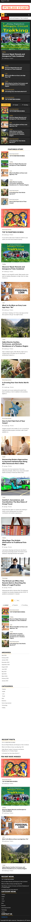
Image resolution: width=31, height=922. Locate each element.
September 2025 (6, 664)
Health (3, 456)
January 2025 (5, 680)
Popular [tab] (16, 105)
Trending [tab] (25, 105)
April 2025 (4, 673)
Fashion (4, 537)
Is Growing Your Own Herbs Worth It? (16, 83)
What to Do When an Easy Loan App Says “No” (13, 747)
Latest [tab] (6, 105)
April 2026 (4, 655)
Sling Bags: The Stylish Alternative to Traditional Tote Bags (14, 542)
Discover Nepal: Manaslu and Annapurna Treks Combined (13, 99)
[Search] (29, 14)
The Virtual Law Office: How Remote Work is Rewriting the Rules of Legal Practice (14, 583)
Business (4, 700)
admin (12, 58)
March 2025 (4, 676)
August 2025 (5, 667)
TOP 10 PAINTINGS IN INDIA (12, 91)
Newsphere (20, 920)
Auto (3, 698)
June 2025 (4, 669)
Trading (6, 96)
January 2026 (5, 660)
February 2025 (5, 678)
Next (18, 600)
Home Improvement (9, 81)
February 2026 (5, 657)
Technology (4, 578)
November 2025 (5, 662)
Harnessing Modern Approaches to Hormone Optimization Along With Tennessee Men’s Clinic (15, 461)
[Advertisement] (13, 722)
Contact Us (4, 917)
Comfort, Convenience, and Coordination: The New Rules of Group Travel (14, 502)
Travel (6, 73)
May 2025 (4, 671)
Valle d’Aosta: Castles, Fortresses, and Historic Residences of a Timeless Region (16, 77)
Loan (6, 65)
